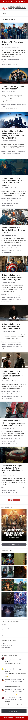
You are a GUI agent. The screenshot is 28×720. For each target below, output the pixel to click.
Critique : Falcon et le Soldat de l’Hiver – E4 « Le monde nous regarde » (13, 277)
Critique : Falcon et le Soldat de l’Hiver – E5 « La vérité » (13, 230)
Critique (14, 59)
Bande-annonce (7, 438)
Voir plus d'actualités (14, 544)
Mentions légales (19, 717)
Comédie (9, 59)
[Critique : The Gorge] (7, 610)
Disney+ (14, 151)
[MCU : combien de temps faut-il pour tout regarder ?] (7, 572)
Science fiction (11, 203)
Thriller (3, 106)
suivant (16, 500)
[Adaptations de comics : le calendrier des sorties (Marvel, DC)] (7, 559)
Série (2, 62)
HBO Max (20, 59)
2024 (4, 59)
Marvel (20, 488)
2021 (4, 104)
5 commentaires (7, 349)
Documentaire (21, 151)
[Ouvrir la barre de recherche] (26, 13)
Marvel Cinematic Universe (9, 153)
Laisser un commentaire (10, 64)
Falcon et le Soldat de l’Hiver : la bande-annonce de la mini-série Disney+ (13, 423)
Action (8, 104)
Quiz (2, 633)
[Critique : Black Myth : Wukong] (7, 598)
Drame (9, 201)
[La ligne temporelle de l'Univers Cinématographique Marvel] (20, 598)
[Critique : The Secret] (20, 610)
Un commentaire (7, 398)
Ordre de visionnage (6, 631)
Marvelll (7, 679)
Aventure (13, 104)
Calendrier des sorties (6, 626)
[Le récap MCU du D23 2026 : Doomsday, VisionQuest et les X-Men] (20, 585)
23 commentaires (8, 205)
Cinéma (19, 104)
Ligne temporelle (5, 628)
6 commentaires (7, 302)
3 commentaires (7, 252)
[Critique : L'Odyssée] (20, 572)
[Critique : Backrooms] (20, 559)
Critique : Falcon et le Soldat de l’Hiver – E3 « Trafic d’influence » (11, 326)
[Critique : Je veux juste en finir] (7, 585)
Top (21, 250)
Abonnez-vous (14, 711)
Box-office (3, 624)
